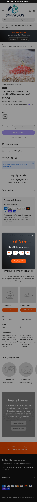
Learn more (26, 1)
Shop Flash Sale (19, 261)
